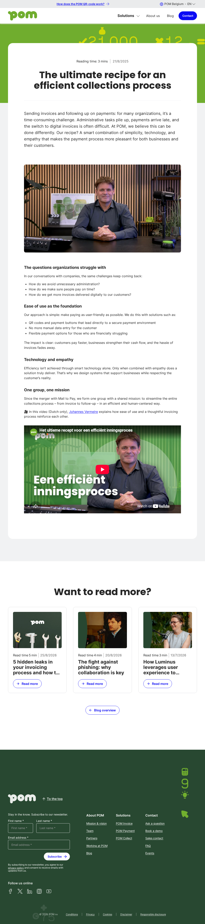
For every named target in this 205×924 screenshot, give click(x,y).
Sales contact (154, 838)
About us (153, 16)
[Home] (22, 16)
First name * (16, 820)
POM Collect (124, 838)
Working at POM (97, 845)
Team (89, 830)
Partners (91, 838)
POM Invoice (124, 823)
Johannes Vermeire (83, 412)
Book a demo (154, 830)
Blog (170, 16)
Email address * (18, 837)
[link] (37, 650)
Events (149, 853)
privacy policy (16, 867)
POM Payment (125, 830)
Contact (187, 15)
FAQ (148, 845)
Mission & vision (96, 823)
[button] (177, 4)
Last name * (44, 820)
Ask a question (155, 823)
